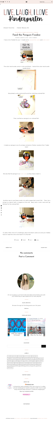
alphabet (20, 356)
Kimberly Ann (30, 384)
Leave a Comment (33, 37)
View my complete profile (26, 391)
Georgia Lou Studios (42, 418)
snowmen (22, 365)
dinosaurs (25, 358)
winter (39, 365)
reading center (23, 363)
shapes (39, 363)
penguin (36, 32)
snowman (17, 365)
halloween (15, 360)
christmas (34, 356)
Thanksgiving (14, 356)
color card (24, 173)
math (35, 360)
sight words (10, 365)
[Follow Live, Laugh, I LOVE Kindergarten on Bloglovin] (26, 395)
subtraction (28, 365)
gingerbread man (39, 358)
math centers (11, 363)
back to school (27, 356)
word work (10, 367)
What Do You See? (36, 335)
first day (32, 358)
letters (21, 360)
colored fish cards (34, 40)
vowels (34, 365)
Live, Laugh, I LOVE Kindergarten (22, 418)
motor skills (30, 32)
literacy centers (28, 360)
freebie (24, 32)
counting (20, 358)
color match (18, 32)
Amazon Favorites (9, 27)
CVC (8, 356)
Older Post (44, 247)
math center (40, 360)
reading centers (32, 363)
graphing (10, 360)
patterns (17, 363)
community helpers (12, 358)
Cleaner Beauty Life (23, 27)
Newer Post (9, 247)
